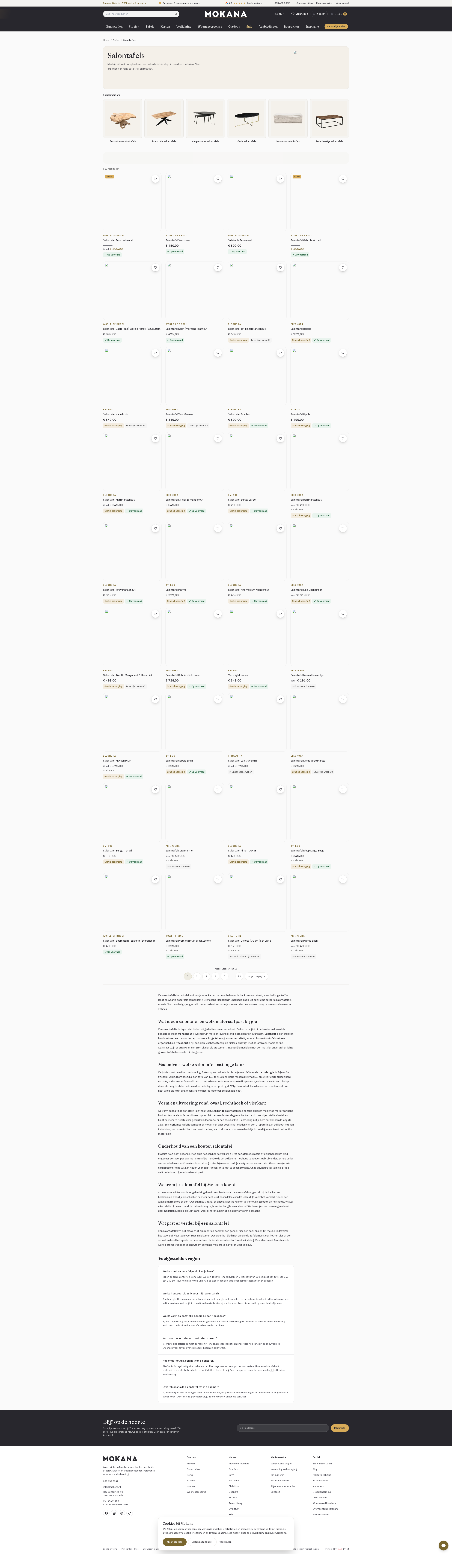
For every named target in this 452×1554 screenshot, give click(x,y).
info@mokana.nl (112, 1486)
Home (106, 40)
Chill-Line (234, 1486)
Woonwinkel (342, 3)
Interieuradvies (321, 1480)
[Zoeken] (177, 14)
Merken (191, 1463)
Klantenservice (324, 3)
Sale (249, 26)
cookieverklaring (255, 1532)
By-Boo (233, 1497)
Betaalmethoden (280, 1480)
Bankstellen (114, 26)
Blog (315, 1469)
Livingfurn (234, 1508)
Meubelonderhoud (322, 1491)
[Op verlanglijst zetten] (155, 179)
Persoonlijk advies (336, 26)
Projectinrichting (322, 1474)
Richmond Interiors (239, 1463)
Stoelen (134, 26)
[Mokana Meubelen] (226, 14)
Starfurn (233, 1469)
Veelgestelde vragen (281, 1463)
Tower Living (235, 1503)
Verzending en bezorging (284, 1469)
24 (239, 976)
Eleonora (233, 1491)
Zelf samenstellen (322, 1463)
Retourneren (277, 1474)
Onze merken (320, 1497)
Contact (275, 1491)
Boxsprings (291, 26)
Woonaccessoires (210, 26)
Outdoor (234, 26)
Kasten (165, 26)
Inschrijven (339, 1427)
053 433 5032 (110, 1481)
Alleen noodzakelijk (202, 1541)
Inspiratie (312, 26)
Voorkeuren (225, 1541)
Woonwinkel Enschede (325, 1503)
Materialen (318, 1486)
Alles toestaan (174, 1541)
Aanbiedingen (268, 26)
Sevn (231, 1474)
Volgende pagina (256, 976)
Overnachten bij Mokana (325, 1508)
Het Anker (234, 1480)
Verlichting (183, 26)
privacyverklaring (277, 1532)
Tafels (150, 26)
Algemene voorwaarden (283, 1486)
